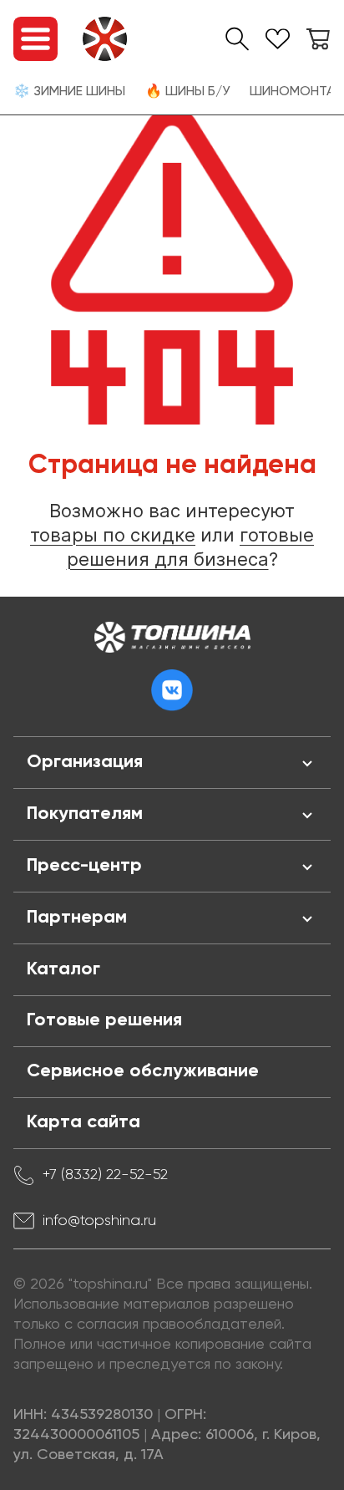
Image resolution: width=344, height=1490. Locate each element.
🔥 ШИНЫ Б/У (187, 92)
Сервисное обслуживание (143, 1071)
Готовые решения (104, 1020)
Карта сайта (83, 1122)
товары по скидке (112, 535)
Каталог (63, 969)
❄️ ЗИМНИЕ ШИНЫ (69, 92)
